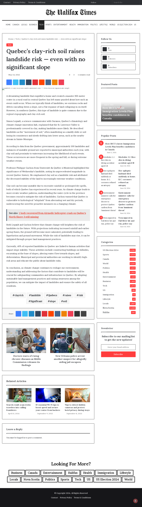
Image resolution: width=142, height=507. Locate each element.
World (112, 24)
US (135, 24)
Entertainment (61, 24)
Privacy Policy (19, 2)
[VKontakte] (48, 82)
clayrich (19, 295)
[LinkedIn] (22, 82)
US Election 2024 (124, 24)
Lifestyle (104, 24)
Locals (24, 24)
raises (68, 295)
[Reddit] (42, 82)
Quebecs (52, 295)
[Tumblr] (28, 82)
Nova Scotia (108, 308)
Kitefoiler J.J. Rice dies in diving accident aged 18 (126, 160)
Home (8, 24)
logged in (21, 438)
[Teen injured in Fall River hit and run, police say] (108, 221)
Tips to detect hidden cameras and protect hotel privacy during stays (77, 407)
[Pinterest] (35, 82)
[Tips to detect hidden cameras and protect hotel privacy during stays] (77, 395)
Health (72, 24)
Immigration (83, 24)
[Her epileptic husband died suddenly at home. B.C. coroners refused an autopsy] (108, 178)
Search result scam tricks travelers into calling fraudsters (18, 407)
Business (33, 24)
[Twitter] (15, 82)
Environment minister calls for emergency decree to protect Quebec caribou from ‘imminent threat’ (126, 202)
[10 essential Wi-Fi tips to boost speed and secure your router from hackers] (48, 395)
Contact (7, 2)
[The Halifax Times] (71, 12)
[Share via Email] (77, 314)
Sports (48, 24)
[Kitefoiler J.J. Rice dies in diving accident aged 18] (108, 161)
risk (81, 295)
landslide (36, 295)
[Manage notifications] (135, 501)
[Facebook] (9, 82)
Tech (41, 24)
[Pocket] (61, 82)
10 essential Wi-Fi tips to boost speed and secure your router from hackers (48, 407)
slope (53, 301)
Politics (94, 24)
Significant (36, 301)
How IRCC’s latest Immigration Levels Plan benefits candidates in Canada (120, 146)
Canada (15, 24)
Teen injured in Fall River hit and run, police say (126, 221)
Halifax (106, 312)
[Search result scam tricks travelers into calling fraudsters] (18, 395)
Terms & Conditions (36, 2)
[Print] (83, 314)
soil (65, 301)
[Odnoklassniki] (55, 82)
